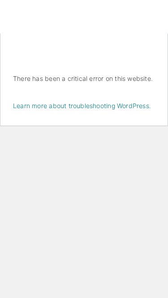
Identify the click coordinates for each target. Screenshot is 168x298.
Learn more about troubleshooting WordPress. (82, 105)
